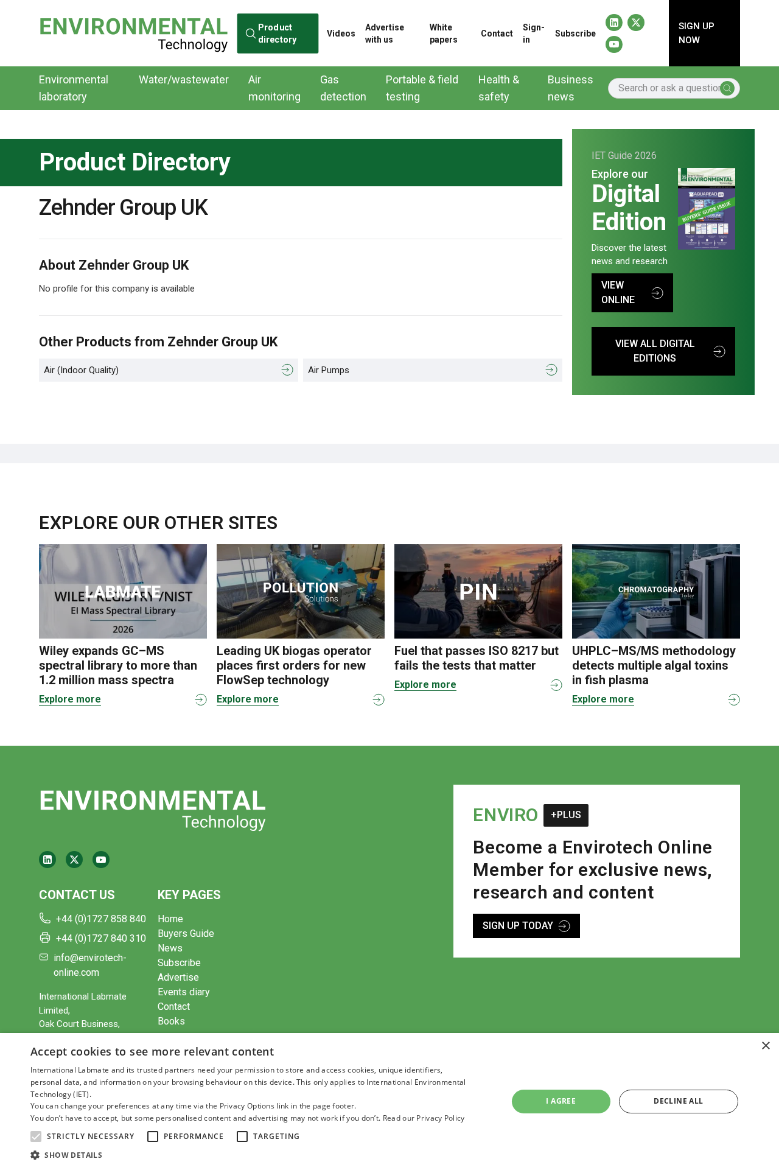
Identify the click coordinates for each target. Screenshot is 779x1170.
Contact (497, 33)
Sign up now (696, 33)
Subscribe (575, 33)
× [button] (765, 1046)
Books (171, 1021)
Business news (570, 88)
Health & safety (498, 88)
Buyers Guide (186, 933)
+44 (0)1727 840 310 (101, 938)
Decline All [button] (678, 1101)
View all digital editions (655, 351)
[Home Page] (133, 32)
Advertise (178, 977)
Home (170, 919)
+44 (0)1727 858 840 (101, 919)
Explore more (70, 699)
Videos (341, 33)
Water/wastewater (184, 79)
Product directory (277, 33)
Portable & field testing (422, 88)
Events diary (184, 992)
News (170, 948)
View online (618, 292)
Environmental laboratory (73, 88)
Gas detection (343, 88)
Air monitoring (274, 88)
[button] (36, 1136)
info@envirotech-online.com (90, 965)
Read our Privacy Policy (424, 1118)
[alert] (389, 1101)
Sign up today (518, 925)
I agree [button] (561, 1101)
